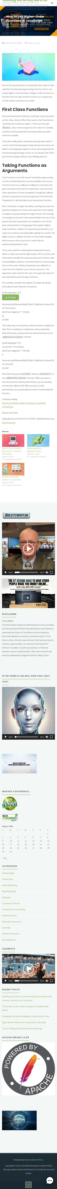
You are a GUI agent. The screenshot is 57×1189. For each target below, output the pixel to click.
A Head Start (7, 879)
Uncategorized (8, 939)
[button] (28, 548)
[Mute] (47, 572)
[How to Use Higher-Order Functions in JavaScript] (28, 67)
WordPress (38, 1159)
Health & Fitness (9, 915)
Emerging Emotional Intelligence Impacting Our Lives (25, 1016)
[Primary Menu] (52, 3)
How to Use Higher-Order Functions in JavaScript (24, 403)
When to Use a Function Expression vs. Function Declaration (11, 451)
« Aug (4, 858)
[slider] (26, 572)
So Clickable (10, 297)
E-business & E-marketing (13, 909)
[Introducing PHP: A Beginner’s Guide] (38, 440)
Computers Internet (19, 25)
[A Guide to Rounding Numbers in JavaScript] (13, 469)
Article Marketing (9, 885)
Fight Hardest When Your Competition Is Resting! (24, 1022)
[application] (28, 548)
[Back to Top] (28, 1185)
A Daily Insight (8, 873)
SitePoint (9, 407)
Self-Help (6, 927)
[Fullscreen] (51, 572)
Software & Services (11, 933)
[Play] (5, 572)
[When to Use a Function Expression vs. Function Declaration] (13, 440)
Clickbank (6, 897)
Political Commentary (11, 921)
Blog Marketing (9, 891)
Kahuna (27, 1159)
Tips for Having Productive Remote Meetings (22, 1028)
